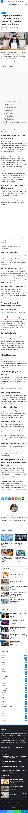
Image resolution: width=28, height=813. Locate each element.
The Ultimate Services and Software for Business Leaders (20, 543)
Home (3, 10)
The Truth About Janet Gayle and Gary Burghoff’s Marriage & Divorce (18, 636)
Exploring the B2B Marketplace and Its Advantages (6, 543)
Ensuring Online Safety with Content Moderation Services (14, 123)
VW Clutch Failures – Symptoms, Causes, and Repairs (16, 642)
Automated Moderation (10, 106)
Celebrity (4, 674)
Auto (3, 697)
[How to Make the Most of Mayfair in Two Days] (5, 582)
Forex (3, 720)
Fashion (4, 683)
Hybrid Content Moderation (11, 107)
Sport (3, 699)
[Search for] (26, 5)
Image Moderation (9, 112)
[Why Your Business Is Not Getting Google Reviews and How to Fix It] (5, 575)
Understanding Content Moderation (11, 101)
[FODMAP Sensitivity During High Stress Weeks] (5, 588)
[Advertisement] (14, 82)
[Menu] (2, 5)
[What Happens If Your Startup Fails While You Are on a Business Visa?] (5, 594)
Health (3, 671)
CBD (3, 711)
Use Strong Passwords (10, 116)
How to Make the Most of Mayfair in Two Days (16, 580)
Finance (4, 695)
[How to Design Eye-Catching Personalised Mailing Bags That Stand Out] (7, 552)
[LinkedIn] (9, 498)
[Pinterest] (12, 498)
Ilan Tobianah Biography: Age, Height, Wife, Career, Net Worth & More (18, 615)
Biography (4, 688)
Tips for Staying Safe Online (10, 115)
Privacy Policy (21, 805)
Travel (3, 681)
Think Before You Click (10, 119)
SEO (3, 702)
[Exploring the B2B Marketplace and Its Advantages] (7, 537)
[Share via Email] (23, 498)
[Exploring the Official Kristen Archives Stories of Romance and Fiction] (5, 622)
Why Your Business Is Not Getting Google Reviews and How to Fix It (17, 574)
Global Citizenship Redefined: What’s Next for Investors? (21, 558)
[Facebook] (2, 498)
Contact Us (14, 805)
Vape (3, 715)
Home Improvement (7, 706)
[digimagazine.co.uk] (14, 5)
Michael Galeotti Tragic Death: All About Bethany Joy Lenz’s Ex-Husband (18, 629)
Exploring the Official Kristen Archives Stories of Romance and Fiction (17, 622)
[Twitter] (6, 498)
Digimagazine (13, 803)
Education (4, 690)
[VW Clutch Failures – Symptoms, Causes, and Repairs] (5, 643)
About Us (9, 805)
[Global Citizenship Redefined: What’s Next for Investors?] (21, 552)
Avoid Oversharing (9, 118)
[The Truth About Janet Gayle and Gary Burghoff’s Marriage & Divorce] (5, 636)
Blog (3, 669)
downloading (4, 428)
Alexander (5, 27)
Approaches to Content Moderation (11, 103)
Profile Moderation (9, 110)
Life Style (4, 662)
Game (3, 685)
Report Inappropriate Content (12, 121)
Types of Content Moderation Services (12, 109)
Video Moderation (9, 113)
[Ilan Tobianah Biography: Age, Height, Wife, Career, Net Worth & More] (5, 615)
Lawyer (3, 708)
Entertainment (5, 676)
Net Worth (4, 704)
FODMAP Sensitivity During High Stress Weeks (14, 1)
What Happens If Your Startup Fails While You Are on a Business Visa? (18, 594)
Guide (3, 658)
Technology (5, 664)
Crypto (3, 678)
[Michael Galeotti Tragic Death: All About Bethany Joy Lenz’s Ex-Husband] (5, 629)
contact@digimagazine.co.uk (15, 747)
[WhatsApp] (19, 498)
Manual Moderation (9, 104)
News (3, 667)
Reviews (4, 692)
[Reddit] (16, 498)
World (3, 718)
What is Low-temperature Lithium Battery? (17, 600)
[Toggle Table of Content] (26, 99)
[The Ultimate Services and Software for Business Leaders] (21, 537)
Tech (3, 660)
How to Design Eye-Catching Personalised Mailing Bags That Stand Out (7, 559)
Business (8, 10)
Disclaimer (14, 807)
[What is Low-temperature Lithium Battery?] (5, 601)
